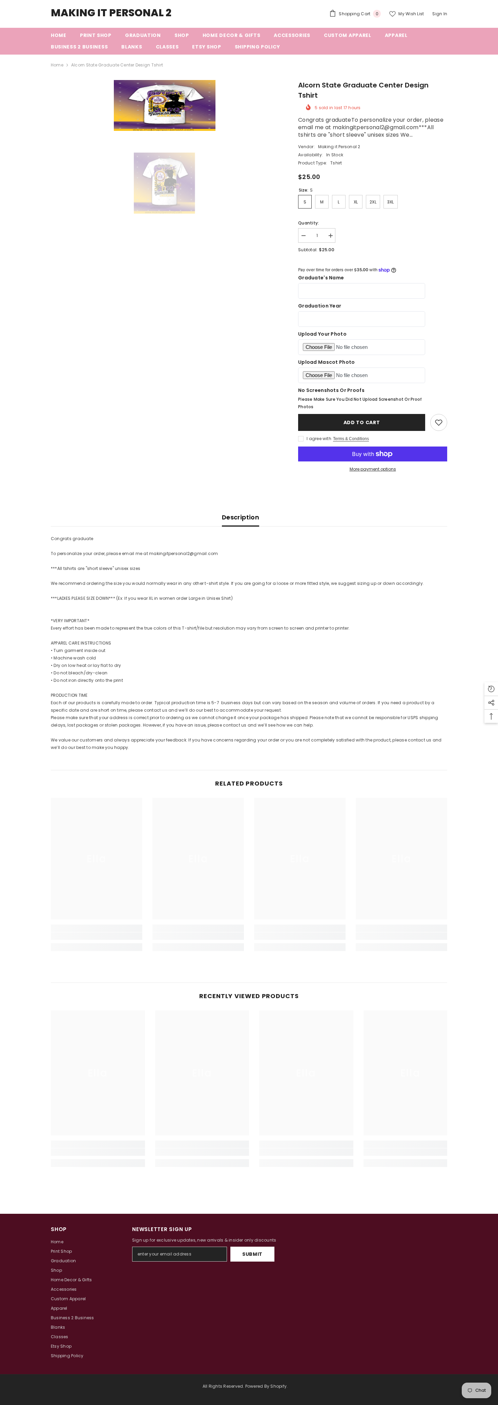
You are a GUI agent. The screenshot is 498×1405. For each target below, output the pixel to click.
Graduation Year (319, 305)
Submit (252, 1254)
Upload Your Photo (322, 334)
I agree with (319, 438)
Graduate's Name (321, 277)
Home (57, 65)
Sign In (439, 14)
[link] (96, 936)
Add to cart (362, 422)
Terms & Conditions (351, 438)
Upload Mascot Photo (326, 362)
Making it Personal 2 (339, 147)
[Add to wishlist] (438, 422)
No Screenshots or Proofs (331, 390)
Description (240, 517)
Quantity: (308, 223)
